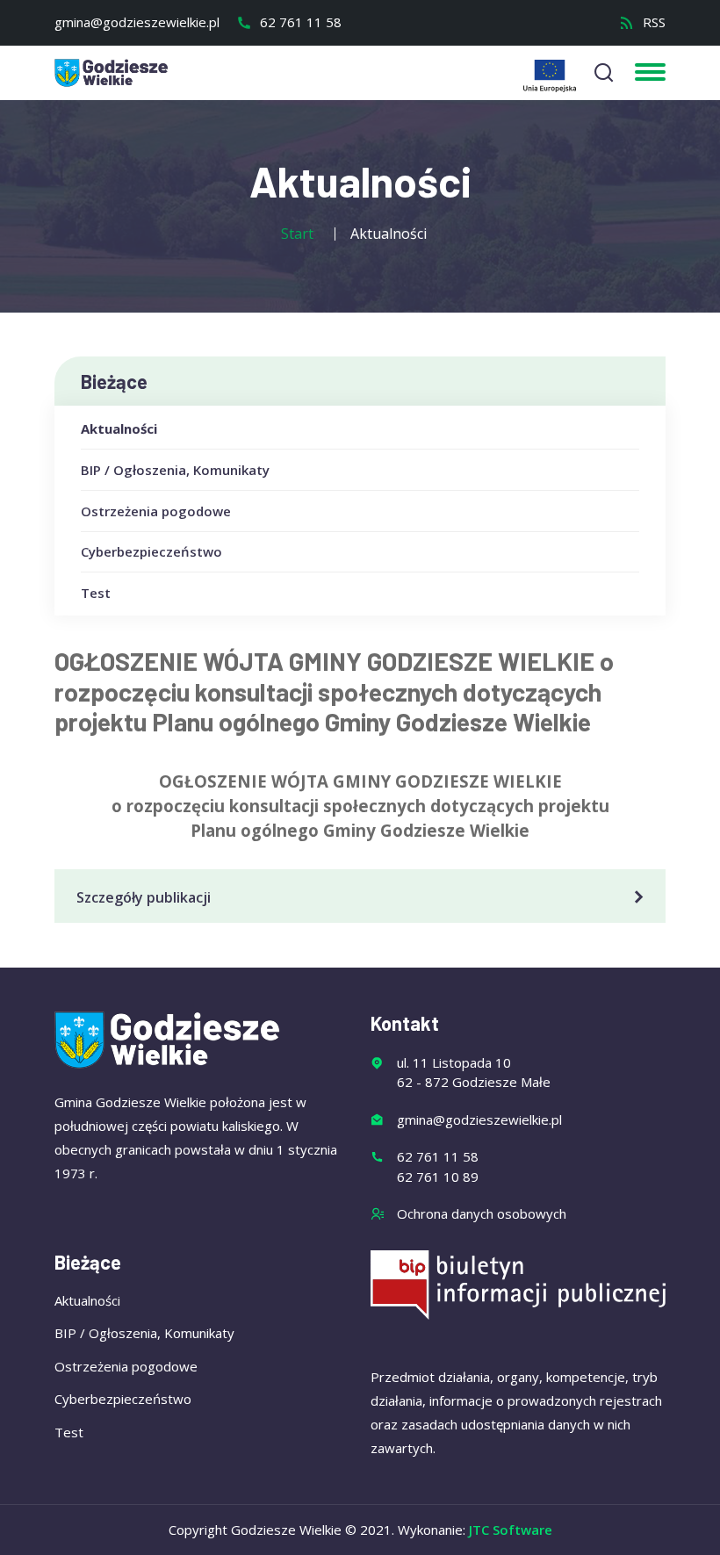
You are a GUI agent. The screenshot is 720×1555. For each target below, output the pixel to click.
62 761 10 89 (438, 1176)
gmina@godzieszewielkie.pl (137, 22)
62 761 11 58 (299, 22)
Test (96, 592)
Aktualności (119, 428)
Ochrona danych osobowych (481, 1213)
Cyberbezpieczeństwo (151, 551)
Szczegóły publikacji (143, 897)
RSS (652, 22)
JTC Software (510, 1529)
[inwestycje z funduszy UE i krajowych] (549, 76)
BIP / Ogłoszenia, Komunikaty (175, 470)
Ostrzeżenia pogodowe (156, 511)
